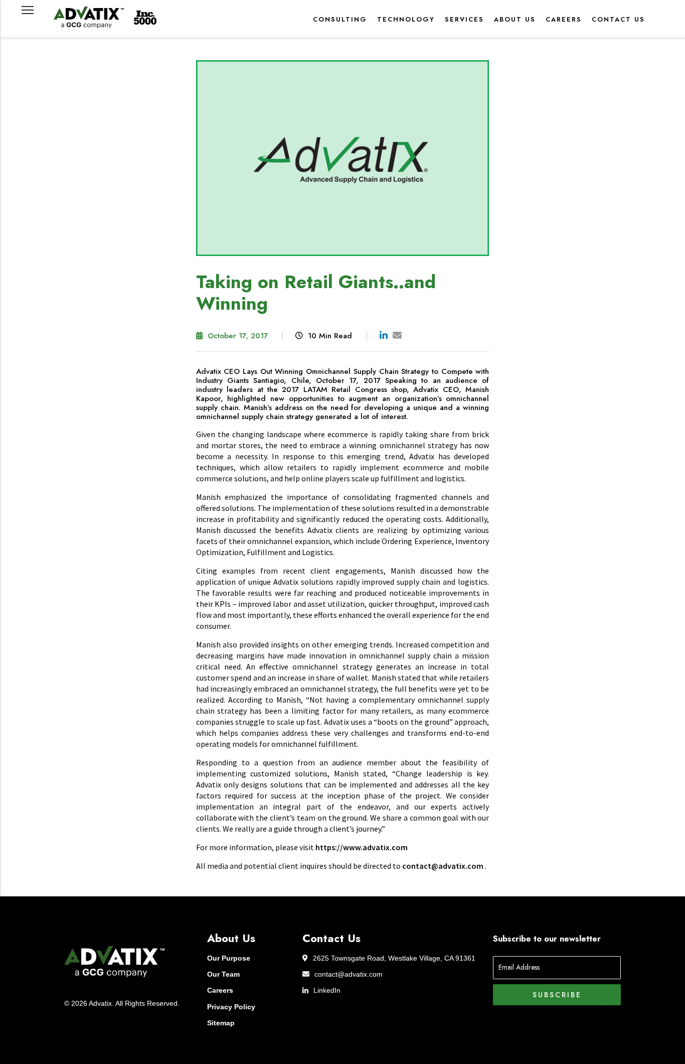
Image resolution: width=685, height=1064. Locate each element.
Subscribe (557, 995)
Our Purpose (228, 958)
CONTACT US (618, 19)
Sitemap (221, 1023)
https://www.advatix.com (361, 847)
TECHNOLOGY (406, 19)
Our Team (223, 974)
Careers (220, 990)
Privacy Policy (231, 1007)
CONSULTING (340, 19)
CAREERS (564, 19)
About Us (515, 19)
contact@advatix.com (348, 974)
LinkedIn (326, 990)
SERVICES (464, 19)
